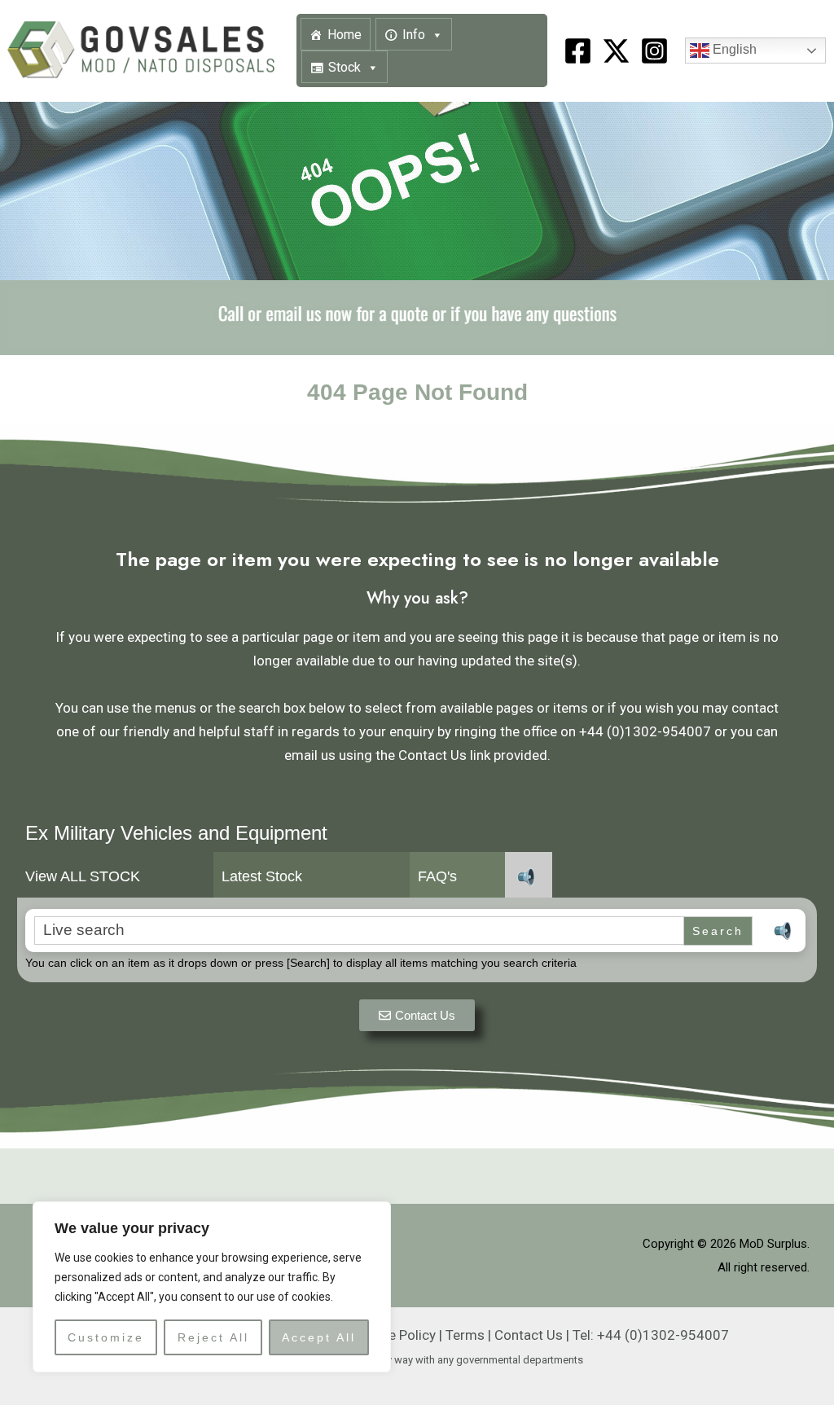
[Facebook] (578, 51)
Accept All (319, 1337)
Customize (106, 1337)
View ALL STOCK (82, 876)
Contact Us (528, 1335)
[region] (212, 1286)
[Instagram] (654, 51)
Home (344, 34)
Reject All (213, 1337)
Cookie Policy (394, 1335)
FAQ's (437, 876)
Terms (465, 1335)
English (733, 50)
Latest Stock (262, 876)
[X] (616, 51)
